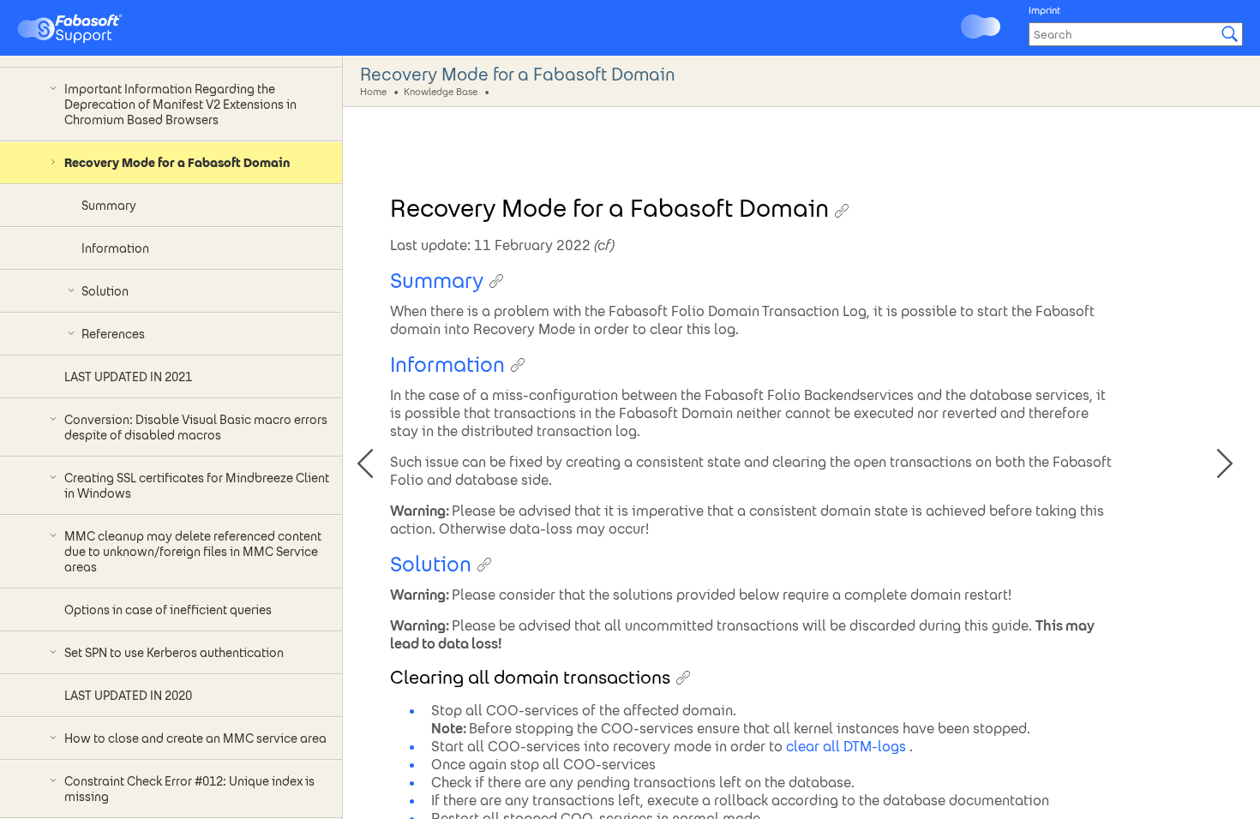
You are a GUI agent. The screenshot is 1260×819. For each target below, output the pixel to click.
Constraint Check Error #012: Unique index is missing (189, 789)
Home (373, 91)
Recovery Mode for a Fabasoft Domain (177, 162)
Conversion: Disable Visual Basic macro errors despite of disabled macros (195, 427)
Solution (105, 291)
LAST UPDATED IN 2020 (128, 695)
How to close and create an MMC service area (195, 738)
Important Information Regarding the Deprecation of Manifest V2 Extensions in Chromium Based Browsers (180, 104)
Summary (108, 205)
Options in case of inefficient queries (168, 610)
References (113, 334)
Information (115, 248)
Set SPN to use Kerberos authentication (174, 653)
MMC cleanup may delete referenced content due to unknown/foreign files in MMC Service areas (192, 552)
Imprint (1044, 10)
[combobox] (1136, 34)
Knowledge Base (440, 91)
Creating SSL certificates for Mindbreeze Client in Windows (196, 485)
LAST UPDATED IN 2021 (128, 377)
